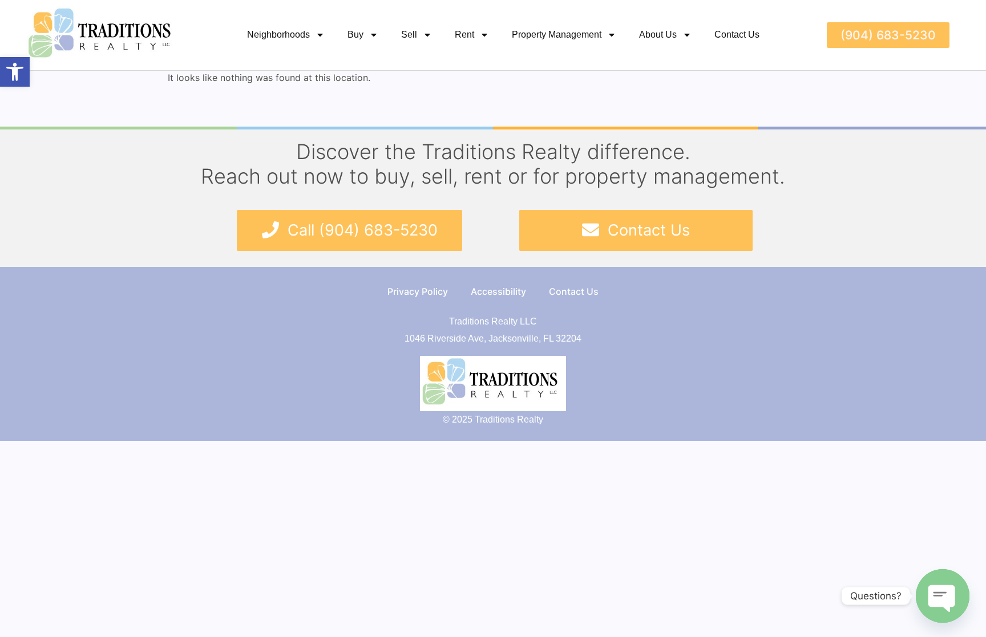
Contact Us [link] (736, 34)
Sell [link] (409, 34)
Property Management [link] (556, 34)
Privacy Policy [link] (417, 291)
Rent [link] (464, 34)
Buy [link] (355, 34)
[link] (15, 72)
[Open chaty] (942, 596)
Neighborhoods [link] (278, 34)
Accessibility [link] (498, 291)
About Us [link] (658, 34)
